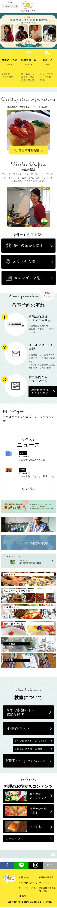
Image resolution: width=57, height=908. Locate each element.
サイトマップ (45, 883)
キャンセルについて (28, 883)
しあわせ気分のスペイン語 (32, 459)
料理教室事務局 (46, 877)
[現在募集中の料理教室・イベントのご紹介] (28, 97)
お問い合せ (24, 877)
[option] (28, 132)
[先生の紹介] (28, 162)
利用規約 (23, 896)
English (9, 2)
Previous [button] (20, 126)
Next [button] (39, 126)
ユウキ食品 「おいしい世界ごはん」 (37, 476)
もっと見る (28, 488)
